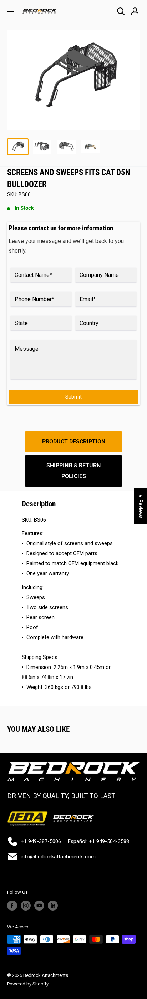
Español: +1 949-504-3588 (98, 841)
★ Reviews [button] (140, 506)
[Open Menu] (10, 11)
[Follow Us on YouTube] (39, 906)
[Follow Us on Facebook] (12, 906)
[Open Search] (121, 11)
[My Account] (134, 11)
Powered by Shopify (28, 984)
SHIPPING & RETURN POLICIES (73, 471)
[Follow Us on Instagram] (26, 906)
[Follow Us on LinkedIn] (53, 906)
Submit (73, 397)
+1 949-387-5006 (41, 841)
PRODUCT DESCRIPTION (73, 441)
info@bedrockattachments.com (58, 856)
